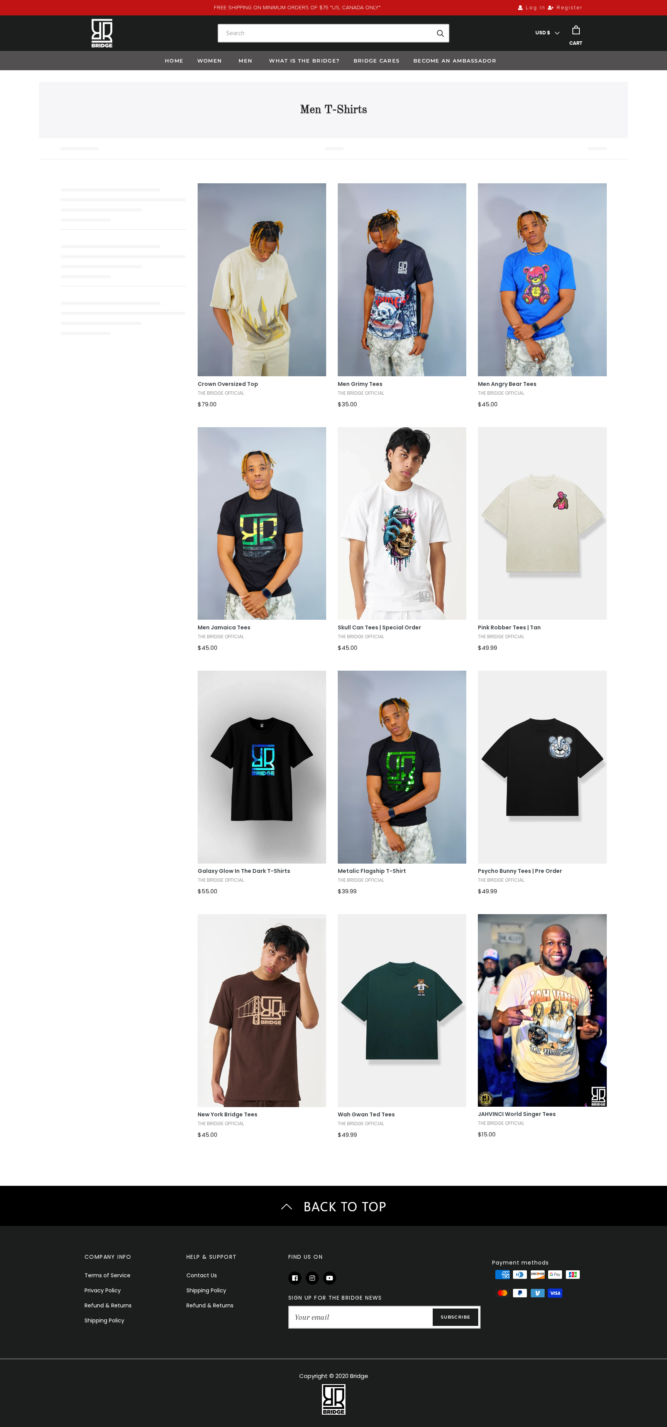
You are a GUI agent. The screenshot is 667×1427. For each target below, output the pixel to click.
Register (568, 7)
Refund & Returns (108, 1305)
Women (209, 60)
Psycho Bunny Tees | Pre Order (520, 871)
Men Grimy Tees (360, 384)
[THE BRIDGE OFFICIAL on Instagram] (314, 1278)
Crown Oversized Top (228, 384)
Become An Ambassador (454, 60)
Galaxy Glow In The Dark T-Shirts (244, 871)
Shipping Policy (104, 1320)
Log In (534, 7)
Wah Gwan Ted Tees (366, 1114)
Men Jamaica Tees (224, 627)
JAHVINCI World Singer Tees (517, 1114)
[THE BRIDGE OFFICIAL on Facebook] (297, 1278)
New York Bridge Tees (227, 1114)
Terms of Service (107, 1275)
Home (174, 60)
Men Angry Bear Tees (507, 384)
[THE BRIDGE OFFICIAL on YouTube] (331, 1278)
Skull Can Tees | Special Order (379, 627)
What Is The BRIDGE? (304, 60)
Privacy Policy (103, 1290)
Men (245, 60)
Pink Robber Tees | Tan (509, 627)
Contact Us (201, 1275)
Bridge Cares (377, 60)
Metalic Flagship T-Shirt (372, 871)
